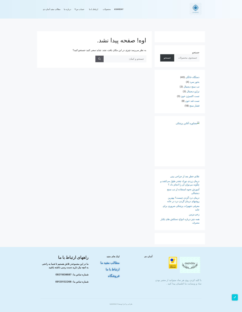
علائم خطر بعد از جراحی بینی (184, 176)
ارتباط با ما (93, 9)
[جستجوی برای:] (125, 58)
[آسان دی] (190, 265)
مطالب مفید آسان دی (52, 9)
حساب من (80, 9)
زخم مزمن (194, 214)
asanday (118, 9)
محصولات (107, 9)
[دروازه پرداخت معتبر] (167, 263)
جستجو (195, 52)
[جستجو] (99, 59)
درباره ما (67, 9)
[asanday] (196, 9)
